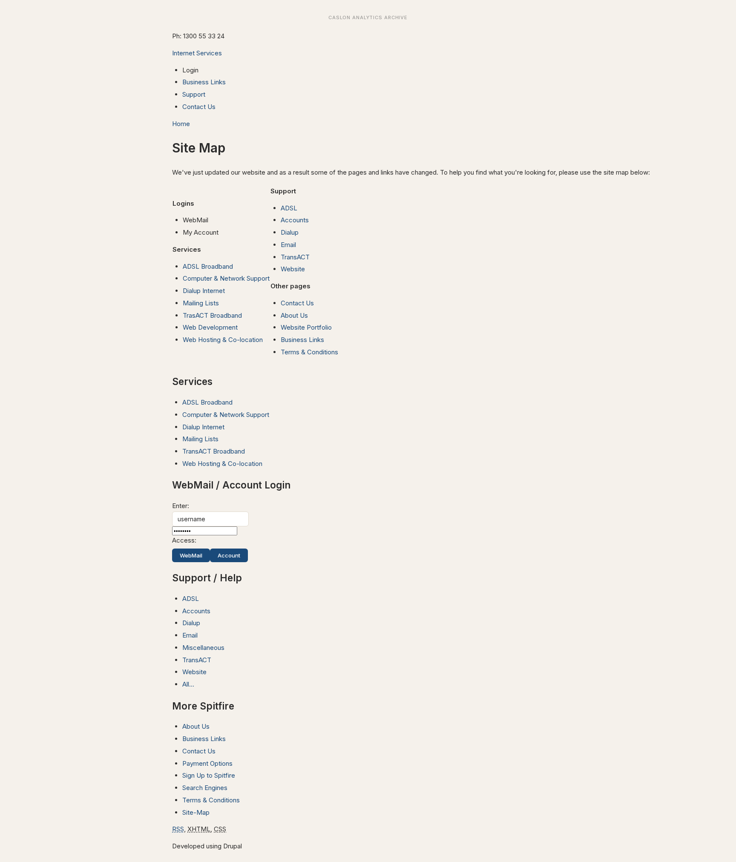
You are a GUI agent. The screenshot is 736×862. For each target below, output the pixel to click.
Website (293, 269)
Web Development (210, 327)
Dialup (290, 232)
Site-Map (196, 812)
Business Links (204, 82)
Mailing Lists (201, 303)
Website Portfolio (306, 327)
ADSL (289, 208)
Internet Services (197, 53)
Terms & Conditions (309, 352)
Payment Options (207, 763)
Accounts (295, 220)
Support (193, 94)
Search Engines (204, 788)
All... (188, 684)
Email (288, 245)
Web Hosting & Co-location (223, 340)
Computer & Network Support (226, 278)
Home (181, 124)
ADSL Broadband (208, 266)
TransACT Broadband (213, 451)
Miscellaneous (203, 648)
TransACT (295, 257)
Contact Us (199, 107)
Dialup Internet (204, 291)
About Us (294, 315)
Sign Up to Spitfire (208, 775)
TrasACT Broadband (212, 315)
